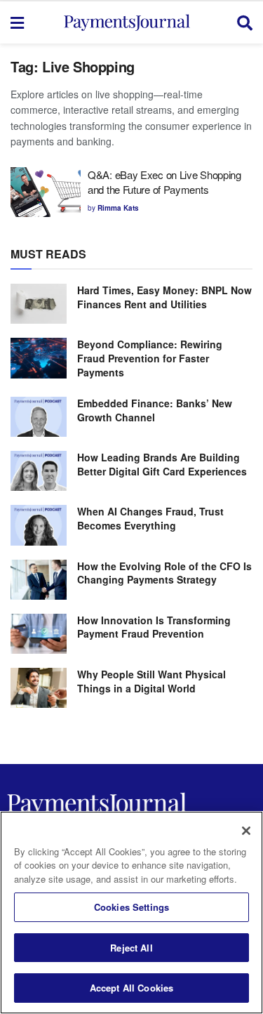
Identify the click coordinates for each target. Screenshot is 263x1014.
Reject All (131, 947)
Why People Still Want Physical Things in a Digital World (151, 681)
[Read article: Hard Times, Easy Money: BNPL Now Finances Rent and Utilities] (39, 304)
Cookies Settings (131, 907)
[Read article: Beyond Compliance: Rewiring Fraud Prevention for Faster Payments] (39, 358)
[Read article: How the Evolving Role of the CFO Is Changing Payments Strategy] (39, 580)
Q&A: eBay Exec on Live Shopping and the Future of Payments (164, 182)
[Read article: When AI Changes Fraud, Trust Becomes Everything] (39, 525)
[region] (131, 912)
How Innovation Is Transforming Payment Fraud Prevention (154, 627)
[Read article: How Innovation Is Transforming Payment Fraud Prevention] (39, 634)
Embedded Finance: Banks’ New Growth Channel (154, 410)
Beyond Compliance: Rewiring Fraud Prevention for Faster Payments (149, 357)
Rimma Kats (118, 208)
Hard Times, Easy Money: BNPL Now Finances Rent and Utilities (164, 297)
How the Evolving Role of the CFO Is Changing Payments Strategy (164, 573)
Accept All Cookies (131, 987)
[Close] (246, 830)
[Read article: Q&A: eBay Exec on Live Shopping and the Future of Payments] (46, 192)
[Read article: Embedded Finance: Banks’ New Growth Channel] (39, 417)
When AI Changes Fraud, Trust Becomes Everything (150, 518)
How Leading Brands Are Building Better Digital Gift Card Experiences (162, 464)
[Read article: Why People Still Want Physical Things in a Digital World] (39, 688)
